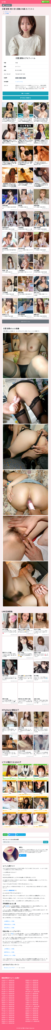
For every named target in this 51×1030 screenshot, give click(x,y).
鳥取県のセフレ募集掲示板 (8, 1008)
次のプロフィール (25, 321)
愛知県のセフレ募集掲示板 (8, 1000)
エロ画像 (6, 13)
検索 (46, 842)
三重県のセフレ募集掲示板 (32, 1000)
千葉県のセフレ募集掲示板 (32, 989)
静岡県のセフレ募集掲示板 (32, 999)
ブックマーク (21, 834)
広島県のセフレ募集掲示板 (32, 1010)
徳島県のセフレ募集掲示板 (32, 1012)
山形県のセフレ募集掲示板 (32, 984)
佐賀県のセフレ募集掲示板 (8, 1017)
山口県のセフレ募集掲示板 (8, 1012)
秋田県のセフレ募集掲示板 (8, 984)
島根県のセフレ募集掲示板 (32, 1008)
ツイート (12, 834)
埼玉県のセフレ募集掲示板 (8, 989)
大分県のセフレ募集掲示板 (32, 1019)
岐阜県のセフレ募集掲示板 (8, 999)
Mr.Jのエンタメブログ (9, 967)
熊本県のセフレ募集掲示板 (8, 1019)
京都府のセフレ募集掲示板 (32, 1002)
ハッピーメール (19, 81)
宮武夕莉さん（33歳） (9, 927)
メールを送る (26, 93)
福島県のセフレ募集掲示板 (8, 986)
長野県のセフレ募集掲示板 (32, 997)
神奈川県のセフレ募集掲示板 (32, 991)
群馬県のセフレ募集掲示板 (32, 987)
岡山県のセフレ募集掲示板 (8, 1010)
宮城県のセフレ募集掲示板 (32, 982)
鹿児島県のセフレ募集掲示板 (32, 1021)
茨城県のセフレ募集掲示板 (32, 986)
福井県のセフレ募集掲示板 (32, 995)
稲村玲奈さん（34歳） (9, 952)
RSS (6, 834)
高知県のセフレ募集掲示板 (8, 1015)
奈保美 (7, 906)
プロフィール (7, 11)
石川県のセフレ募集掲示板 (8, 995)
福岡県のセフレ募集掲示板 (32, 1015)
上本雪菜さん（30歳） (9, 948)
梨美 (12, 933)
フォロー (23, 855)
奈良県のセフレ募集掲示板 (8, 1006)
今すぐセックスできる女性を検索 (11, 839)
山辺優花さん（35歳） (9, 921)
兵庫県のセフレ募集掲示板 (32, 1004)
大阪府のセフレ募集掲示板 (8, 1004)
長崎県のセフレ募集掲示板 (32, 1017)
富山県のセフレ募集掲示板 (32, 993)
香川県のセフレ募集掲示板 (8, 1013)
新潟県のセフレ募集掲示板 (8, 993)
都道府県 (8, 5)
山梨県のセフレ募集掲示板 (8, 997)
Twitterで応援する (26, 97)
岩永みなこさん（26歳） (10, 955)
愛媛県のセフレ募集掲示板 (32, 1013)
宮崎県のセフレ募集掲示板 (8, 1021)
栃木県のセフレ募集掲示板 (8, 987)
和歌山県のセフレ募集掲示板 (32, 1006)
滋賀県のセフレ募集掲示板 (8, 1002)
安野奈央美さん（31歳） (10, 924)
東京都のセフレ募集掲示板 (8, 991)
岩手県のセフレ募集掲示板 (8, 982)
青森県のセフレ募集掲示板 (32, 980)
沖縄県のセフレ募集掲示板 (8, 1023)
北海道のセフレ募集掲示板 (8, 980)
